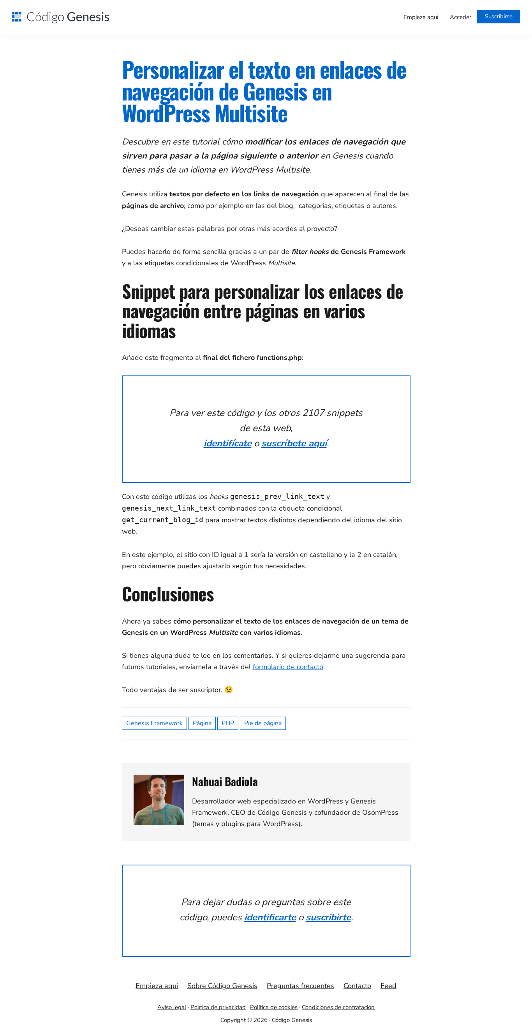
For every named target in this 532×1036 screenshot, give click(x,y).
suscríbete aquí (294, 443)
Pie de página (263, 723)
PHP (228, 723)
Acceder (460, 17)
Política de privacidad (218, 1007)
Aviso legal (171, 1007)
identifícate (228, 443)
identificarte (270, 917)
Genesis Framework (154, 723)
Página (202, 723)
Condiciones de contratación (338, 1007)
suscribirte (328, 917)
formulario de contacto (288, 666)
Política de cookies (274, 1007)
